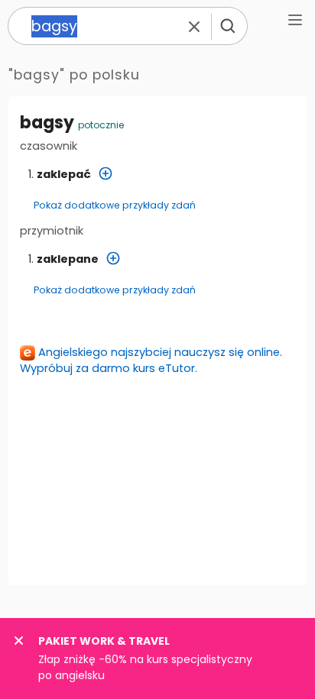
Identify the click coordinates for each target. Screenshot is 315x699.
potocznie (101, 124)
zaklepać (64, 174)
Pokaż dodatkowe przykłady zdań (115, 205)
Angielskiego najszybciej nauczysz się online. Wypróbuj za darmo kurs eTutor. (151, 360)
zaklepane (68, 259)
